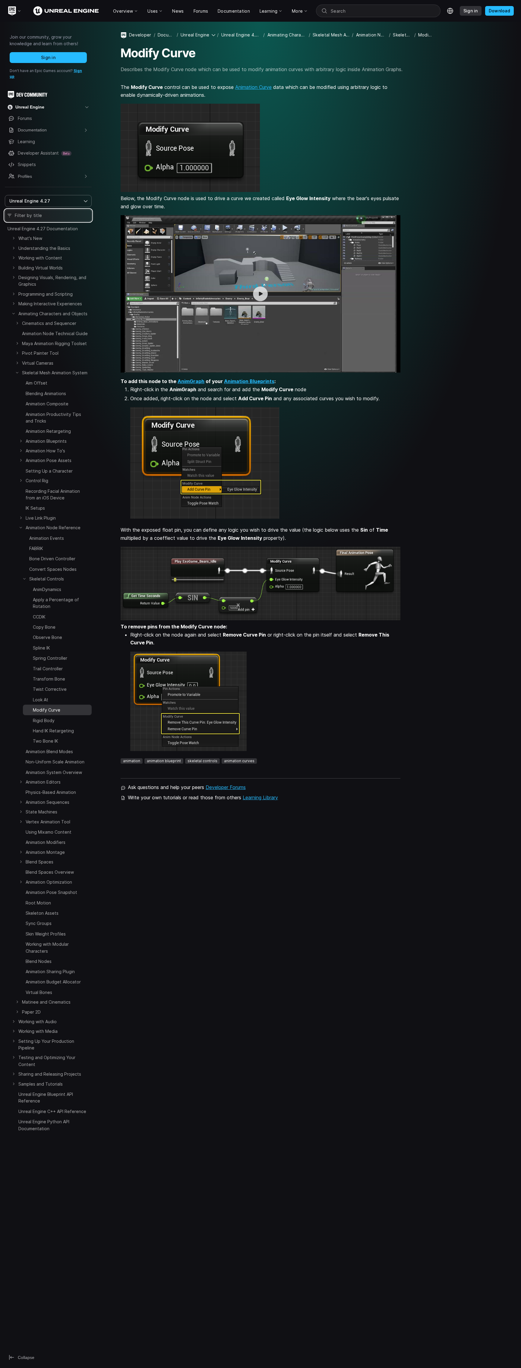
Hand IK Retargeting (53, 730)
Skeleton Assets (42, 913)
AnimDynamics (47, 589)
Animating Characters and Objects (52, 313)
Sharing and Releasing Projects (49, 1074)
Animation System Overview (54, 772)
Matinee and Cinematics (46, 1002)
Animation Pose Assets (48, 460)
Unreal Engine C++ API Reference (52, 1111)
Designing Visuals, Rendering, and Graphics (52, 281)
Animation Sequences (47, 802)
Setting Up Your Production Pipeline (46, 1044)
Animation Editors (43, 782)
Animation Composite (47, 403)
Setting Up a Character (49, 470)
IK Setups (35, 508)
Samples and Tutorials (40, 1084)
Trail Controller (48, 668)
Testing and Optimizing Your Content (46, 1061)
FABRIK (36, 548)
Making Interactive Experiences (50, 303)
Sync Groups (39, 923)
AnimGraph (191, 381)
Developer (140, 34)
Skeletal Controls (46, 578)
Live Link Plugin (41, 517)
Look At (40, 699)
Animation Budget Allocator (53, 982)
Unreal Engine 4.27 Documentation (43, 228)
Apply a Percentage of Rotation (56, 603)
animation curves (239, 761)
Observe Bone (47, 637)
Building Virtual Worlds (40, 267)
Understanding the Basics (44, 248)
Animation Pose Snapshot (51, 892)
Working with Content (40, 257)
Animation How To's (45, 450)
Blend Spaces (39, 861)
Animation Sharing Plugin (50, 971)
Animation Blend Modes (49, 751)
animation (131, 761)
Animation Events (46, 538)
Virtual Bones (39, 992)
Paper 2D (31, 1011)
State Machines (41, 811)
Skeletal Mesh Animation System (54, 372)
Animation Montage (45, 852)
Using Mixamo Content (48, 832)
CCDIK (39, 616)
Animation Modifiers (45, 842)
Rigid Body (44, 720)
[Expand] (13, 238)
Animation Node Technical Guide (55, 333)
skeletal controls (202, 761)
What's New (30, 238)
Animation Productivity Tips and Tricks (53, 417)
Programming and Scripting (45, 294)
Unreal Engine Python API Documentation (43, 1125)
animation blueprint (164, 761)
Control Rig (37, 480)
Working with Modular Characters (47, 947)
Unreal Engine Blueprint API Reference (45, 1097)
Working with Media (38, 1031)
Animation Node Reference (53, 527)
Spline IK (41, 647)
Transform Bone (49, 678)
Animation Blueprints (46, 441)
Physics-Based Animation (51, 792)
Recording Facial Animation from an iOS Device (53, 494)
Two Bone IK (45, 741)
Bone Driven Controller (52, 558)
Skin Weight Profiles (46, 933)
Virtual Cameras (37, 363)
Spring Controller (50, 658)
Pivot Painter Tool (40, 353)
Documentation (166, 34)
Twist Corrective (50, 689)
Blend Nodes (39, 961)
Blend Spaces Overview (50, 872)
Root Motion (38, 902)
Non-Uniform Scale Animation (55, 761)
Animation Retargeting (48, 431)
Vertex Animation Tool (48, 821)
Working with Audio (37, 1021)
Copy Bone (44, 627)
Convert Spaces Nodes (53, 569)
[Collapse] (13, 313)
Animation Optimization (49, 882)
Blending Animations (46, 393)
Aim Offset (36, 382)
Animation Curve (253, 87)
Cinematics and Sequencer (49, 323)
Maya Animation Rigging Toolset (54, 343)
